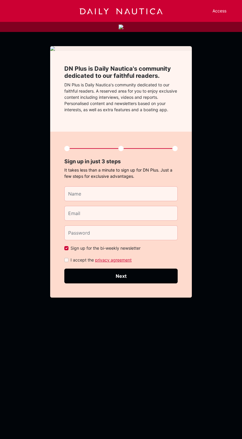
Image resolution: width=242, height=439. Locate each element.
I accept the (101, 259)
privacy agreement (113, 259)
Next (121, 276)
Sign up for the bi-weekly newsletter (105, 248)
